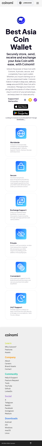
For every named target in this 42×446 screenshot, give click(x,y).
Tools (7, 383)
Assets (7, 352)
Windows (8, 427)
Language (27, 3)
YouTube (8, 386)
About (7, 361)
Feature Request (12, 380)
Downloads (11, 418)
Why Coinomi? (10, 347)
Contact (8, 369)
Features (8, 349)
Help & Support (11, 377)
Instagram (9, 411)
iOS (6, 425)
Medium (8, 413)
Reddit (7, 405)
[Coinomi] (7, 3)
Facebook (9, 408)
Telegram (9, 402)
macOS (8, 430)
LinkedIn (8, 391)
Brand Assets (10, 366)
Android (8, 422)
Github (8, 388)
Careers (8, 363)
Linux (7, 433)
